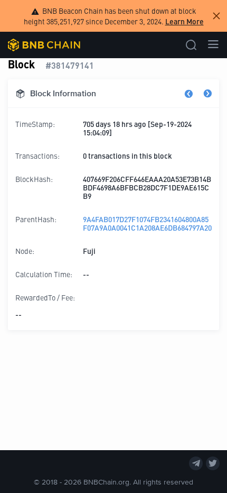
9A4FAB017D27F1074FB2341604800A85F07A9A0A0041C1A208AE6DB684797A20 (147, 223)
